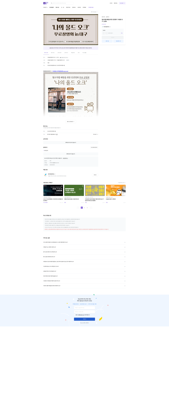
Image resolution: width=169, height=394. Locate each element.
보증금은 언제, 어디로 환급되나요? (49, 271)
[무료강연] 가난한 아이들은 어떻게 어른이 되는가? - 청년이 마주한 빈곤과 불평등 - (94, 199)
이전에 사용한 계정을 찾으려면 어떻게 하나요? (51, 285)
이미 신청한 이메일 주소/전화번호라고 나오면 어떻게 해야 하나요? (55, 242)
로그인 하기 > (65, 158)
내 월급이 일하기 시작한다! (111, 199)
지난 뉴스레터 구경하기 (84, 322)
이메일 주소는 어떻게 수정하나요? (49, 247)
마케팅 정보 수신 (81, 315)
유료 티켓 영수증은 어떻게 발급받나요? (50, 276)
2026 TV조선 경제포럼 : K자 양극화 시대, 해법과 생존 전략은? (53, 199)
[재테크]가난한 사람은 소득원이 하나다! (71, 199)
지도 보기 (95, 134)
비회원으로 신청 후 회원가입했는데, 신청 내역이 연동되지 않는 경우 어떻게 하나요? (58, 261)
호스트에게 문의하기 (94, 147)
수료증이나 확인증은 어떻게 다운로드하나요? (51, 281)
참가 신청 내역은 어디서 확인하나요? (50, 252)
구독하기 (84, 319)
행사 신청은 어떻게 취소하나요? (49, 256)
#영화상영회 (104, 24)
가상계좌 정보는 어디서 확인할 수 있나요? (51, 266)
